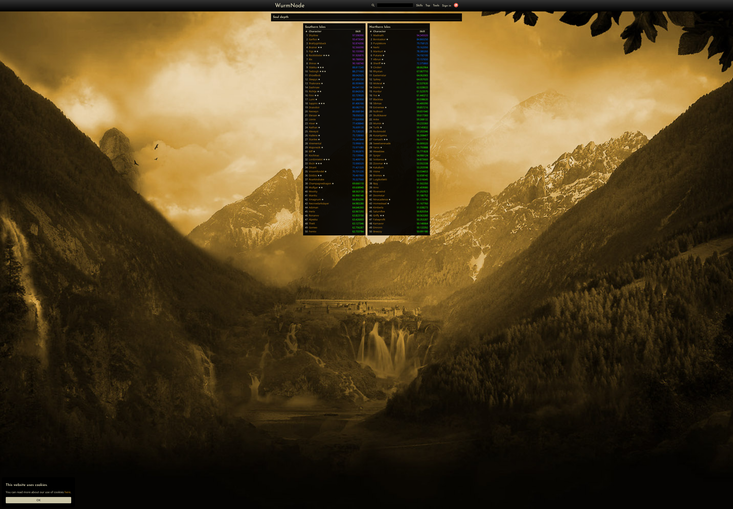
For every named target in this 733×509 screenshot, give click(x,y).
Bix (310, 59)
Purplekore (379, 43)
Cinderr (377, 67)
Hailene (313, 135)
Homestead (380, 203)
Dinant (312, 167)
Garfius (313, 39)
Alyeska (313, 219)
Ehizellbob (314, 75)
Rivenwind (379, 191)
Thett (312, 223)
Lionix (312, 119)
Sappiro (313, 103)
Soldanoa (378, 159)
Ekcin (312, 163)
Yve (375, 95)
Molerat (377, 83)
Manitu (313, 195)
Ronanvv (314, 215)
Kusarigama (380, 135)
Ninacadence (380, 199)
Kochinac (314, 155)
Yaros (376, 147)
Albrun (377, 59)
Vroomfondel (316, 171)
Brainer (313, 47)
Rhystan (378, 71)
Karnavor (378, 223)
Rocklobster (315, 55)
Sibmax (377, 103)
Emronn (377, 227)
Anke (376, 119)
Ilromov (377, 175)
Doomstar (379, 195)
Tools (436, 5)
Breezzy (377, 231)
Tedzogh (314, 71)
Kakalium (378, 167)
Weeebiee (378, 151)
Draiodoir (314, 107)
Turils (376, 127)
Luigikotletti (380, 179)
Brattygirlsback (317, 43)
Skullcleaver (380, 115)
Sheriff (376, 63)
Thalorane (314, 83)
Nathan (313, 127)
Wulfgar (313, 187)
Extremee (378, 107)
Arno (376, 187)
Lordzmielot (316, 159)
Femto (312, 231)
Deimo (377, 87)
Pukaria (377, 55)
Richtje (312, 91)
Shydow (313, 35)
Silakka (313, 67)
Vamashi (378, 139)
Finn (311, 95)
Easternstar (379, 75)
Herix (312, 211)
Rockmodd (379, 131)
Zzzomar (378, 163)
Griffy (376, 215)
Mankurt (378, 51)
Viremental (315, 143)
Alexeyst (313, 131)
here (67, 492)
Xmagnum (315, 199)
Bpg (375, 183)
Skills (419, 5)
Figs (311, 51)
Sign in (446, 5)
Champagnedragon (320, 183)
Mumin (377, 123)
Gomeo (313, 227)
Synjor (376, 155)
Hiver (312, 123)
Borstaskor (379, 39)
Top (427, 5)
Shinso (312, 63)
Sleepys (313, 79)
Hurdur (377, 91)
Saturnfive (379, 211)
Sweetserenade (382, 143)
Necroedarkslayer (319, 203)
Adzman (313, 207)
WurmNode (290, 6)
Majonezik (314, 147)
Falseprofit (379, 219)
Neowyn (313, 111)
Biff (310, 151)
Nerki (376, 47)
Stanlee (313, 139)
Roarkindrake (316, 179)
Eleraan (313, 115)
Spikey (377, 79)
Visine (376, 171)
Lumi (312, 99)
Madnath (378, 35)
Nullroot (378, 111)
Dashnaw (314, 87)
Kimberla (378, 207)
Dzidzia (313, 175)
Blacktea (378, 99)
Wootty (313, 191)
